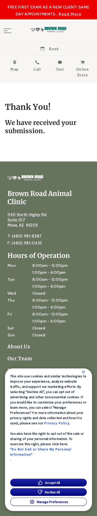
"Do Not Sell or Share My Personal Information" (40, 452)
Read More (70, 14)
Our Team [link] (19, 358)
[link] (48, 29)
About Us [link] (18, 346)
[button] (7, 31)
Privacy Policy (57, 423)
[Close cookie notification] (83, 371)
